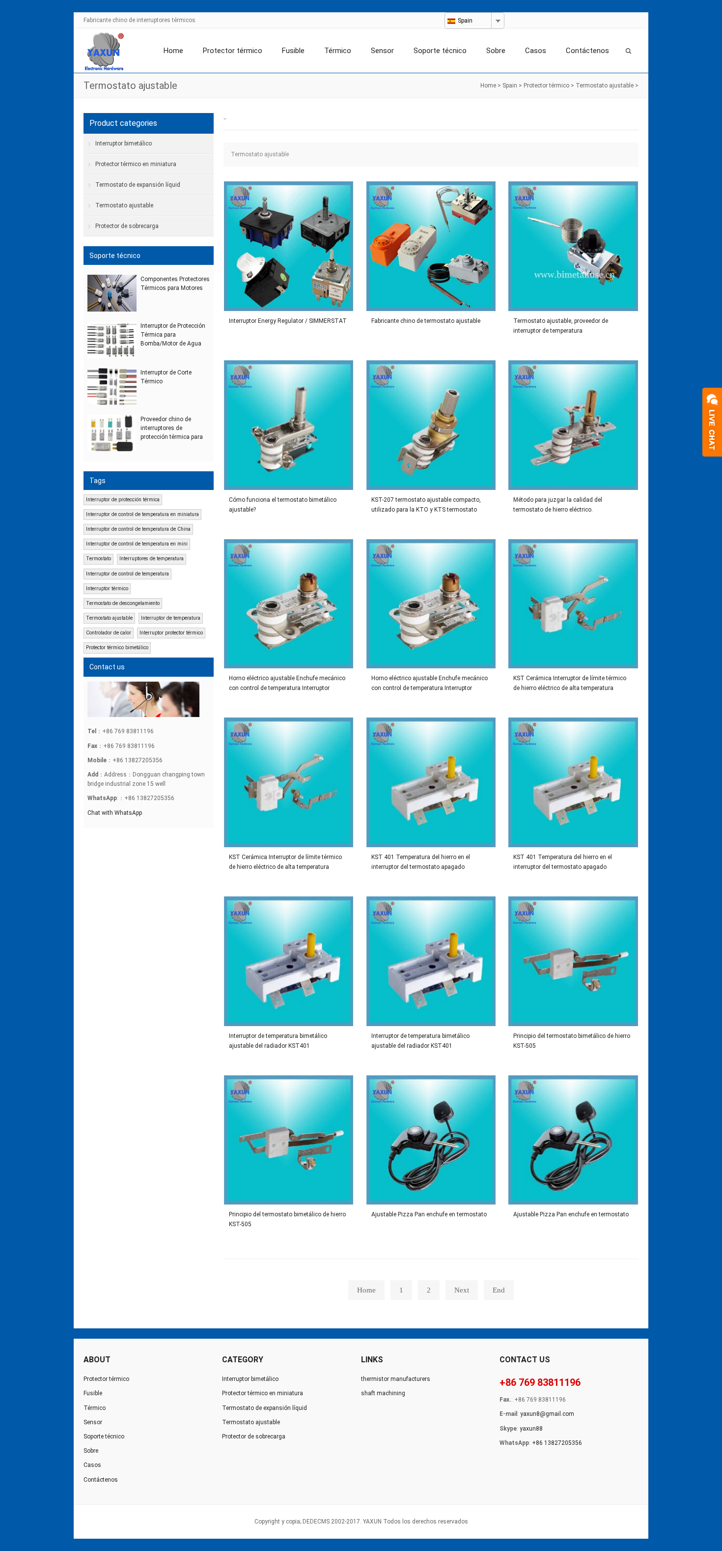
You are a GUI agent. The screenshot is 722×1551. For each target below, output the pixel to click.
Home (173, 50)
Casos (535, 50)
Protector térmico (232, 50)
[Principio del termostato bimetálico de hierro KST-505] (573, 961)
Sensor (382, 50)
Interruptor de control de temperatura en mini (137, 544)
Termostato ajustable (605, 85)
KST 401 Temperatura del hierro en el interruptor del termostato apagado (420, 862)
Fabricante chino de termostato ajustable (425, 320)
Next (461, 1290)
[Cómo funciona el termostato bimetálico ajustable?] (289, 425)
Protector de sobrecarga (127, 226)
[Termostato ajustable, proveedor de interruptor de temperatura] (573, 246)
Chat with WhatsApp (114, 812)
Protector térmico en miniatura (135, 164)
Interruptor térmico (107, 588)
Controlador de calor (108, 633)
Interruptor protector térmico (171, 633)
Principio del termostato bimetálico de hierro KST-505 (571, 1041)
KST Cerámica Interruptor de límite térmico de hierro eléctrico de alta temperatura (569, 683)
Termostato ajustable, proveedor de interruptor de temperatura (560, 325)
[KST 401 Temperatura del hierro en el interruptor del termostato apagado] (431, 782)
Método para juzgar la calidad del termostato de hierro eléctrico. (557, 504)
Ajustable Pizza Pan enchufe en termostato (429, 1214)
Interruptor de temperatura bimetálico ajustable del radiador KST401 (278, 1041)
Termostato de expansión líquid (137, 184)
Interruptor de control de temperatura (127, 574)
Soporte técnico (440, 50)
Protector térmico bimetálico (117, 647)
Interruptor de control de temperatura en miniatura (142, 514)
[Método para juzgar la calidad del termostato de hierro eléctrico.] (573, 425)
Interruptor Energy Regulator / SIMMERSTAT (288, 320)
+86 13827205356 (557, 1442)
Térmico (337, 50)
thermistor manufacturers (395, 1379)
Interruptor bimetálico (123, 143)
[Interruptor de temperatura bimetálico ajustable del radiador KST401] (289, 961)
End (499, 1290)
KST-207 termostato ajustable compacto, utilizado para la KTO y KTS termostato (426, 504)
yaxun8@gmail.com (547, 1413)
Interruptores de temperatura (151, 558)
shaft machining (383, 1393)
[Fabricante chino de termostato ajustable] (431, 246)
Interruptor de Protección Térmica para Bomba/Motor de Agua (172, 334)
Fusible (293, 50)
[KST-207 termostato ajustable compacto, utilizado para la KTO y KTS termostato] (431, 425)
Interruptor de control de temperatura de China (138, 529)
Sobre (495, 50)
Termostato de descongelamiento (123, 603)
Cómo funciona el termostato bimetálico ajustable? (282, 504)
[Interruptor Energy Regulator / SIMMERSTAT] (289, 246)
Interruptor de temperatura (170, 618)
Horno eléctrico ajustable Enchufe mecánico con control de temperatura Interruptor (287, 683)
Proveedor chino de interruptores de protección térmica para (171, 428)
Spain (509, 85)
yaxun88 (531, 1428)
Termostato (98, 558)
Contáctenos (587, 50)
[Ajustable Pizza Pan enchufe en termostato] (431, 1140)
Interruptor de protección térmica (123, 499)
